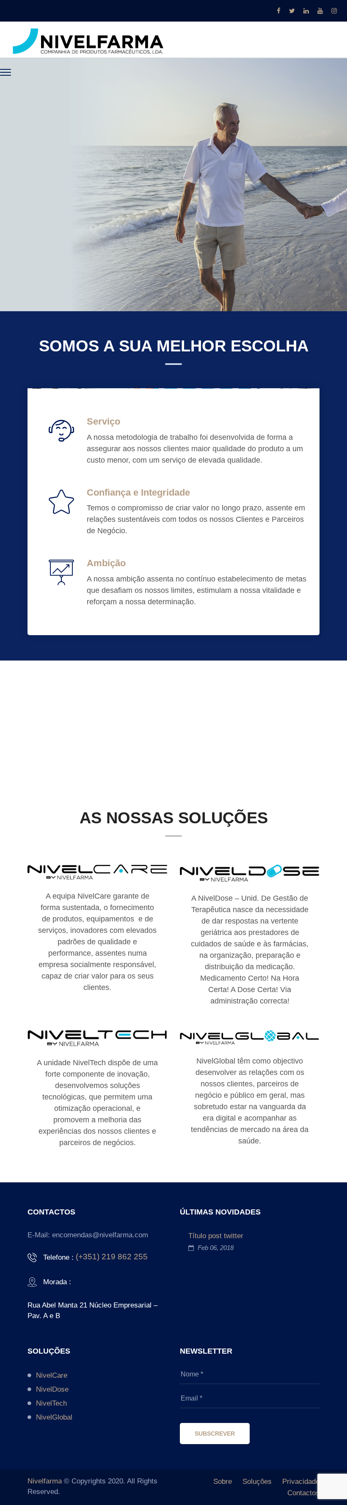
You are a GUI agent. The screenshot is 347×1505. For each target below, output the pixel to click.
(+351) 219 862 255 (112, 1256)
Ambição (106, 563)
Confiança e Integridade (138, 492)
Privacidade (300, 1482)
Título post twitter (215, 1236)
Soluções (257, 1482)
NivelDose (52, 1389)
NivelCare (51, 1375)
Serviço (103, 421)
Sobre (222, 1482)
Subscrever (215, 1433)
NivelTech (51, 1403)
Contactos (303, 1493)
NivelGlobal (54, 1417)
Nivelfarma (45, 1481)
